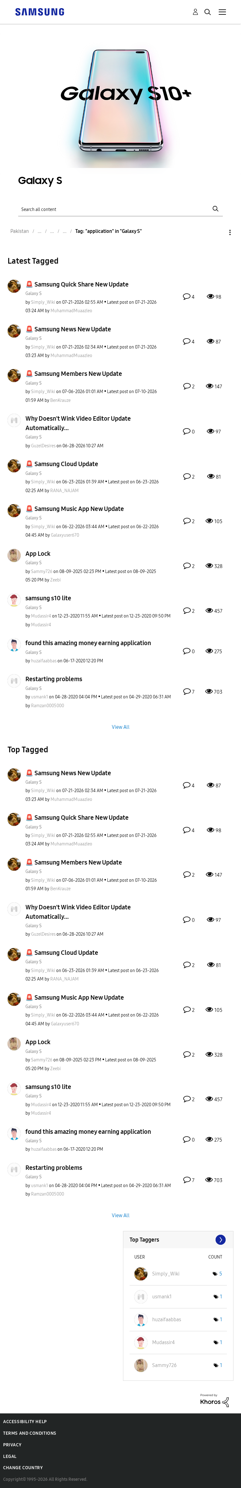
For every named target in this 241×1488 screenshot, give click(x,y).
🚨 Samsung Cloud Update (61, 464)
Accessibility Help (25, 1421)
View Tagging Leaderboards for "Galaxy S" (178, 1239)
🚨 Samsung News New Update (68, 329)
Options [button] (219, 232)
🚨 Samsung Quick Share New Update (77, 284)
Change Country (23, 1467)
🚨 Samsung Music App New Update (74, 509)
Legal (10, 1456)
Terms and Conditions (29, 1433)
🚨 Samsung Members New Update (73, 373)
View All (121, 727)
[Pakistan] (39, 11)
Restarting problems (53, 679)
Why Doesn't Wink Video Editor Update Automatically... (78, 423)
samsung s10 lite (48, 598)
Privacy (12, 1445)
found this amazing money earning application (88, 643)
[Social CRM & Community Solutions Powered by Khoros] (215, 1400)
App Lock (38, 553)
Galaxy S (33, 293)
